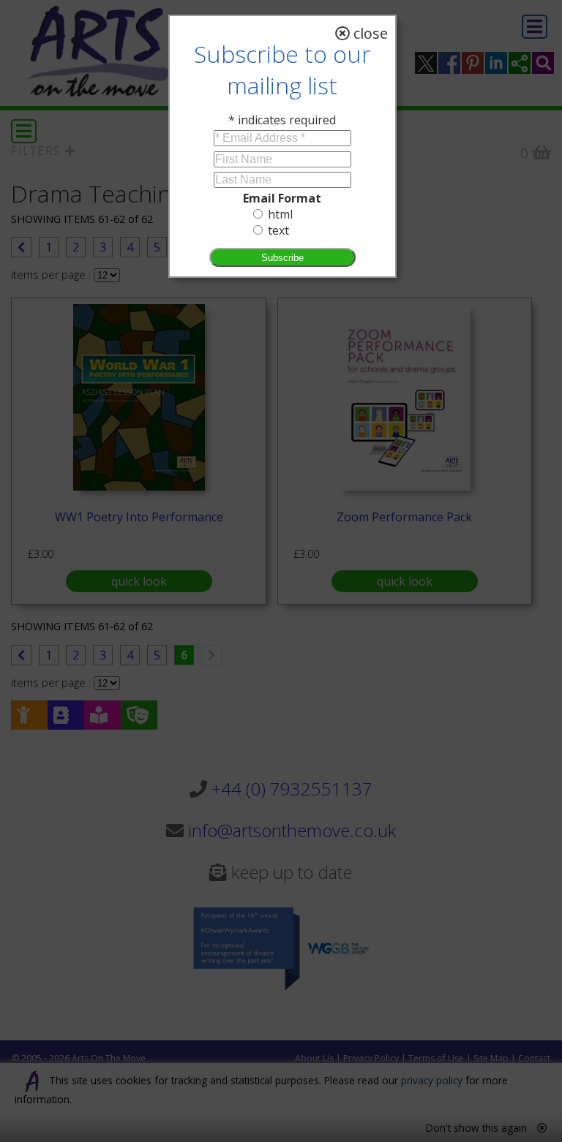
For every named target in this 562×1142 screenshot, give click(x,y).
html (280, 214)
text (278, 230)
